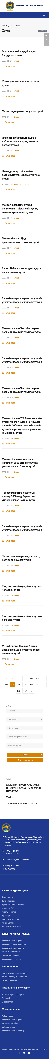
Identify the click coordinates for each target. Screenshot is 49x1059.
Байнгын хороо (8, 1027)
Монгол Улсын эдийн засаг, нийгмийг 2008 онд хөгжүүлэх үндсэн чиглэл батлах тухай (20, 463)
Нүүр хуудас (6, 26)
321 (31, 678)
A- (46, 35)
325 (12, 685)
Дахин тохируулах (25, 760)
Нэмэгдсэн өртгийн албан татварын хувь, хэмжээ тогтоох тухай (21, 175)
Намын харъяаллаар (11, 955)
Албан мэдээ (7, 1016)
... (25, 678)
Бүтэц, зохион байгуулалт (13, 905)
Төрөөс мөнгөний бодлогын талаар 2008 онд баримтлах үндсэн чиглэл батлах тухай (18, 496)
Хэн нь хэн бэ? (8, 908)
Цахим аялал (7, 1002)
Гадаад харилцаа (9, 980)
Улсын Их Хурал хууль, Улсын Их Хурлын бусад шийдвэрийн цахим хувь (24, 788)
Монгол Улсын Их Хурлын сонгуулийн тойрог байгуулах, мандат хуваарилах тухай (20, 208)
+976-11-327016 (12, 854)
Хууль (18, 26)
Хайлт (25, 755)
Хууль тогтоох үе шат (11, 919)
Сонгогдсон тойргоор (11, 959)
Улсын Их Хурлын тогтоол (21, 803)
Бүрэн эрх (6, 916)
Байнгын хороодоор (10, 952)
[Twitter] (24, 1053)
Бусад (16, 61)
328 (31, 685)
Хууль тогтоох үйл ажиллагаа (14, 973)
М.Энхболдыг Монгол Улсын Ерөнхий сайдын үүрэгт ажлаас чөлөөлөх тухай (21, 650)
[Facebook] (19, 1053)
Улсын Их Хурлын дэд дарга (14, 944)
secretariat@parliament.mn (17, 860)
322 (37, 678)
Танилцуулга (7, 897)
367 (25, 691)
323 (43, 678)
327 (25, 685)
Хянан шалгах (8, 923)
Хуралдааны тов (9, 912)
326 (18, 685)
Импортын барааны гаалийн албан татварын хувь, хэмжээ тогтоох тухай (20, 141)
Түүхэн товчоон (8, 901)
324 (6, 685)
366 (18, 691)
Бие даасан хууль (21, 184)
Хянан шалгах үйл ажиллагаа (14, 977)
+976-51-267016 (12, 851)
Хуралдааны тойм (10, 1023)
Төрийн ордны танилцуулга (13, 994)
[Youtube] (29, 1053)
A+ (46, 44)
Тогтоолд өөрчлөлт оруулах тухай (22, 111)
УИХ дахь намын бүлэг (11, 926)
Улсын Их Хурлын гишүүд (13, 948)
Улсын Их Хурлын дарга (12, 941)
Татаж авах (9, 66)
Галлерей (6, 998)
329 (37, 685)
